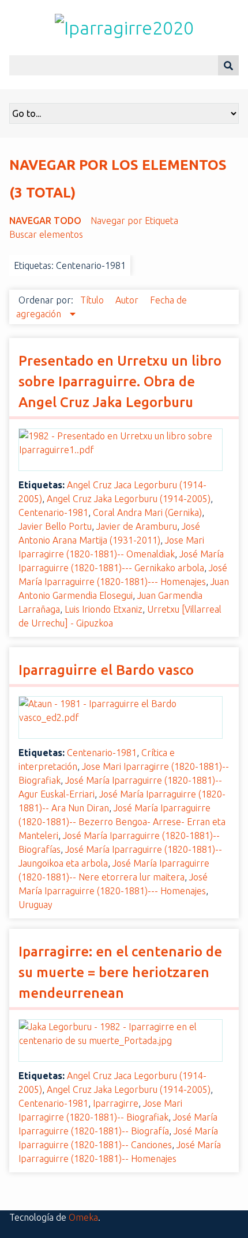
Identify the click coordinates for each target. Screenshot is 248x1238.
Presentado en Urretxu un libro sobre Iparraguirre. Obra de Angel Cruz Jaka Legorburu (119, 381)
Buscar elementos (46, 234)
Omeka (83, 1217)
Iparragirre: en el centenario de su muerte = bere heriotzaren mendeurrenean (120, 972)
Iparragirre (115, 1103)
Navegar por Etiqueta (134, 220)
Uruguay (35, 904)
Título (93, 300)
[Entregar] (228, 65)
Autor (128, 300)
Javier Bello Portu (55, 526)
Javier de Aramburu (136, 526)
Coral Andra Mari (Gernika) (147, 512)
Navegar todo (45, 220)
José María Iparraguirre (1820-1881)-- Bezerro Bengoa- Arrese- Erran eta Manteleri (122, 822)
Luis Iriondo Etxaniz (103, 609)
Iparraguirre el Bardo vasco (106, 670)
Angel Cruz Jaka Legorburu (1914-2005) (129, 498)
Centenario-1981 (53, 512)
